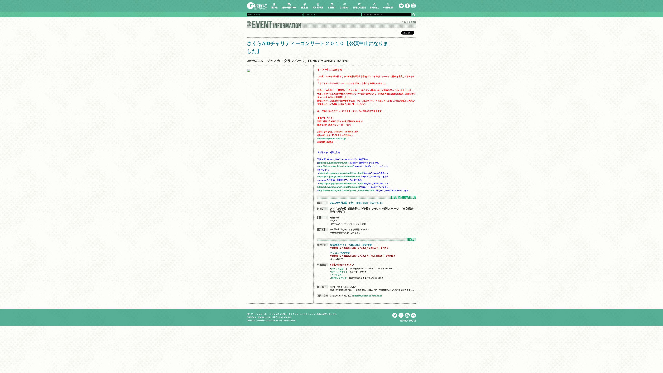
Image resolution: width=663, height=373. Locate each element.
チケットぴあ (337, 268)
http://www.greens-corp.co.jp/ (331, 138)
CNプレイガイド (339, 278)
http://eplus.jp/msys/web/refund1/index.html (338, 176)
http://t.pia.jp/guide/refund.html (333, 163)
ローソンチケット (339, 272)
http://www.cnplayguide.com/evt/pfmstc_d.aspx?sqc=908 (346, 190)
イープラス (336, 275)
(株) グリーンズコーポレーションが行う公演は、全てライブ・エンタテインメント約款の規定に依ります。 (292, 314)
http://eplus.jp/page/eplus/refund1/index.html (341, 173)
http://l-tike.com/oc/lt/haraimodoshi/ (336, 166)
